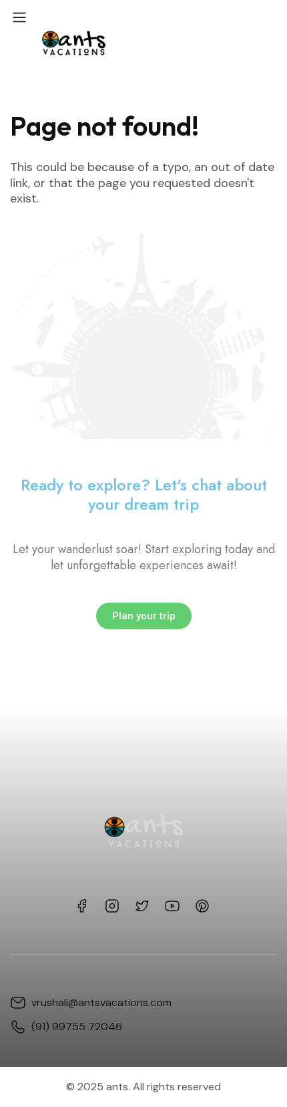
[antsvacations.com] (72, 41)
